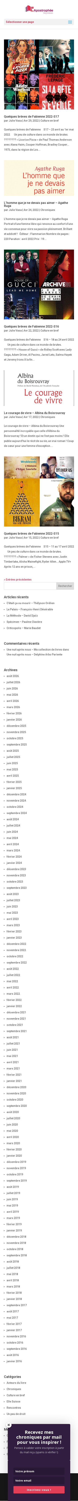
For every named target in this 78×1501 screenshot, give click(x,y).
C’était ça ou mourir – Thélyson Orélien (31, 603)
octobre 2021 (15, 1024)
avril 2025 (13, 775)
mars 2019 (13, 1218)
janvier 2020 (14, 1155)
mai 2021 (12, 1056)
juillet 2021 (13, 1043)
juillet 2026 (13, 682)
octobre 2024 (15, 806)
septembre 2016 (17, 1348)
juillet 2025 (13, 757)
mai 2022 (12, 981)
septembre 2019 (17, 1180)
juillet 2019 (13, 1193)
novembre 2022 (16, 950)
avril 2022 (13, 987)
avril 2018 (13, 1280)
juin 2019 (12, 1199)
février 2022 (14, 999)
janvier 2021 (14, 1080)
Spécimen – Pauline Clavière (24, 621)
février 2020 (14, 1149)
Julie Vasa (15, 120)
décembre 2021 (16, 1012)
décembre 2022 (16, 943)
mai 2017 (12, 1317)
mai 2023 (12, 912)
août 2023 (13, 894)
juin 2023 (12, 906)
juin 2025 (12, 763)
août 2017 (13, 1311)
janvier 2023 (14, 937)
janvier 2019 (14, 1230)
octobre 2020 (15, 1099)
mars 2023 (13, 925)
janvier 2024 (14, 862)
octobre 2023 (15, 881)
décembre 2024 (16, 794)
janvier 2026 (14, 719)
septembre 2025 (17, 744)
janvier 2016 (14, 1361)
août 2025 (13, 750)
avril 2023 (13, 918)
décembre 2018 (16, 1236)
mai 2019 (12, 1205)
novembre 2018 (16, 1242)
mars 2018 (13, 1286)
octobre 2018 (15, 1249)
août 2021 (13, 1037)
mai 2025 (12, 769)
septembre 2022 (17, 962)
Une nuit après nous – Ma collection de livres (34, 649)
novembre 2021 (16, 1018)
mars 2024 (13, 850)
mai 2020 (12, 1130)
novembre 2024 (16, 800)
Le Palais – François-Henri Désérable (30, 609)
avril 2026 (13, 700)
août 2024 (13, 819)
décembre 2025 (16, 725)
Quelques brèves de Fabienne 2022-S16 (31, 326)
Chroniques (48, 209)
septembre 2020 (17, 1105)
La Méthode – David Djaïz (22, 615)
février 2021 (14, 1074)
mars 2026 (13, 707)
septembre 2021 (17, 1031)
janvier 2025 (14, 788)
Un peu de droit (16, 1413)
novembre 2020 (16, 1093)
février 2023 (14, 931)
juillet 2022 (13, 975)
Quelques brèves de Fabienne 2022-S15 (31, 533)
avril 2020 (13, 1137)
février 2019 (14, 1224)
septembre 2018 (17, 1255)
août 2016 (13, 1355)
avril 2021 (13, 1062)
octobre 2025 (15, 738)
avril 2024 (13, 844)
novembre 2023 (16, 875)
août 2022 (13, 968)
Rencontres (14, 1407)
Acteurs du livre (16, 1382)
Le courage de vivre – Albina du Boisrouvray (34, 413)
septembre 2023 (17, 887)
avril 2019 (13, 1211)
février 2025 (14, 781)
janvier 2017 (14, 1330)
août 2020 (13, 1112)
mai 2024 (12, 838)
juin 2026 (12, 688)
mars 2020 (13, 1143)
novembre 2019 (16, 1168)
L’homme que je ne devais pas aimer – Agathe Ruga (36, 204)
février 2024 (14, 856)
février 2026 (14, 713)
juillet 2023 (13, 900)
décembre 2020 (16, 1087)
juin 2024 (12, 831)
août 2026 (13, 676)
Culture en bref (50, 120)
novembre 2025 (16, 732)
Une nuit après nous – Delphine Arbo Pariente (34, 654)
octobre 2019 (15, 1174)
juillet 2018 (13, 1267)
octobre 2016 (15, 1342)
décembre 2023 (16, 869)
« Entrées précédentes (18, 579)
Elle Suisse (13, 1401)
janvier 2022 (14, 1006)
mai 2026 (12, 694)
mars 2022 (13, 993)
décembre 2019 (16, 1161)
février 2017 (14, 1323)
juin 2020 (12, 1124)
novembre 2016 (16, 1336)
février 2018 (14, 1292)
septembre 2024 (17, 813)
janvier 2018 (14, 1299)
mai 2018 (12, 1274)
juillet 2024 (13, 825)
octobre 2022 (15, 956)
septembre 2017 (17, 1305)
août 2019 (13, 1186)
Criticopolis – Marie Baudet (24, 628)
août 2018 (13, 1261)
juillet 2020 (13, 1118)
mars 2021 (13, 1068)
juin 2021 (12, 1049)
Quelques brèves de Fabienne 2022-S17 (31, 116)
